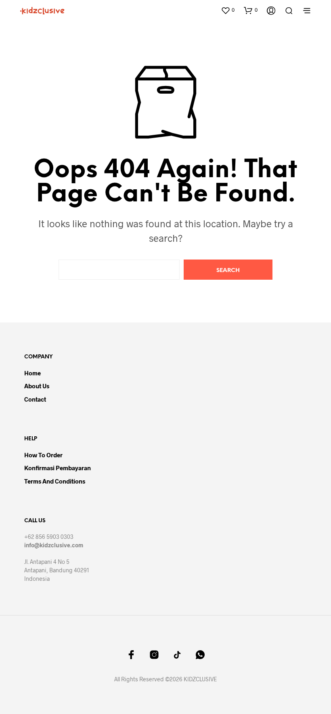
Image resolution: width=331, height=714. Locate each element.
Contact (35, 399)
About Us (36, 385)
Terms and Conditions (54, 481)
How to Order (43, 455)
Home (32, 373)
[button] (228, 10)
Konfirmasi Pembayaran (57, 467)
